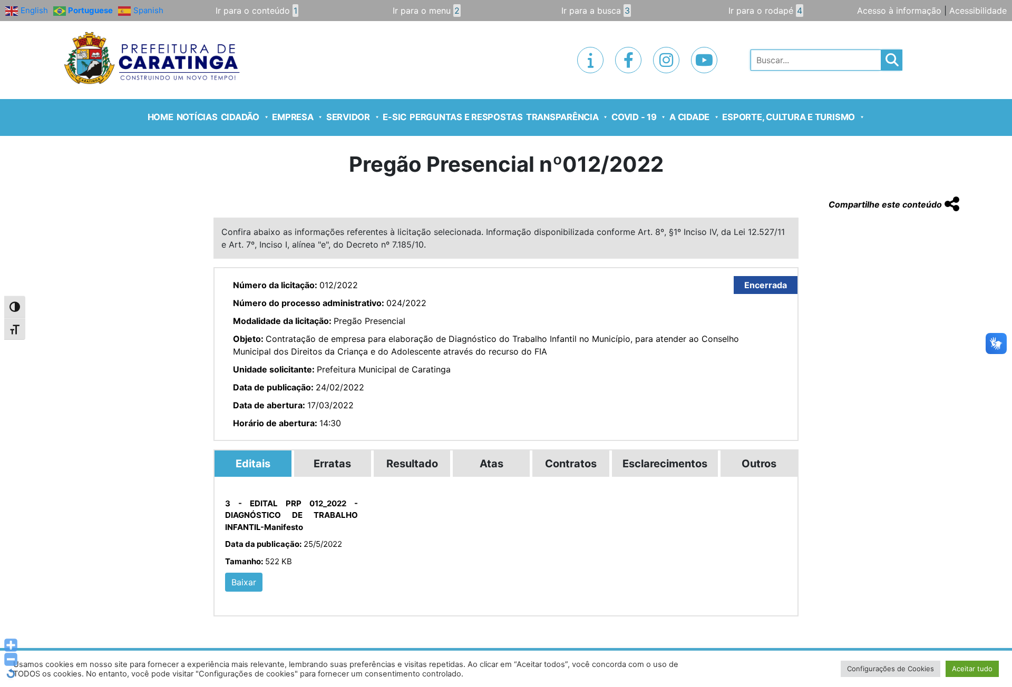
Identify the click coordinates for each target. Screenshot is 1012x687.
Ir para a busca (595, 10)
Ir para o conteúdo (256, 10)
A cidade (689, 117)
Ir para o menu (426, 10)
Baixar (243, 582)
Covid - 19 (634, 117)
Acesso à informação (899, 10)
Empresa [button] (292, 117)
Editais (253, 463)
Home (160, 117)
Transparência (562, 117)
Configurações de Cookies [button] (890, 668)
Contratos (571, 463)
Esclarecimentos (664, 463)
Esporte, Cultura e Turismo (788, 117)
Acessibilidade (978, 10)
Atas (491, 463)
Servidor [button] (348, 117)
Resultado (412, 463)
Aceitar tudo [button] (972, 668)
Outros (759, 463)
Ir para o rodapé (765, 10)
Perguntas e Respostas (466, 117)
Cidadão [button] (240, 117)
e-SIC (394, 117)
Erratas (332, 463)
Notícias (197, 117)
